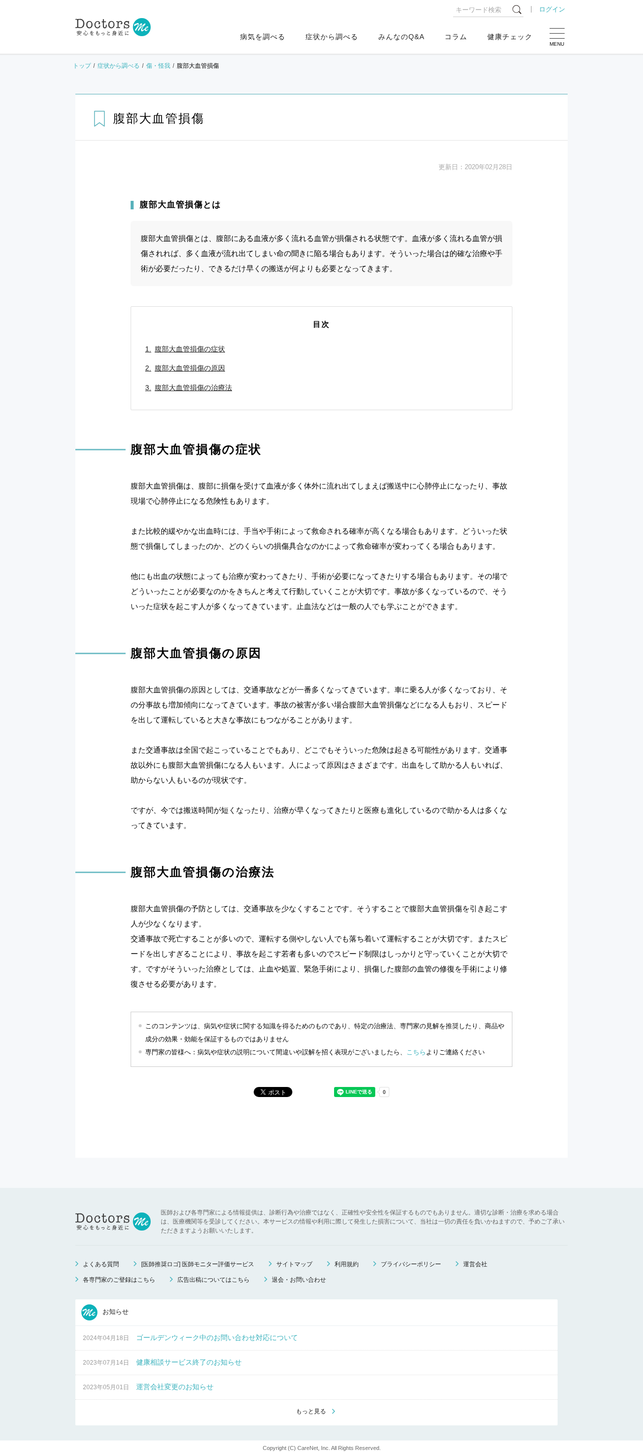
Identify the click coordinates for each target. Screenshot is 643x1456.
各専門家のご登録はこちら (119, 1279)
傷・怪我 (158, 65)
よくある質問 (101, 1264)
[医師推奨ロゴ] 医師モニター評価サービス (197, 1264)
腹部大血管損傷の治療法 (193, 388)
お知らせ (114, 1312)
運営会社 (475, 1264)
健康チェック (509, 37)
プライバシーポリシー (411, 1264)
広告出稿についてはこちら (213, 1279)
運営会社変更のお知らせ (174, 1387)
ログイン (552, 9)
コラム (456, 37)
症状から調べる (331, 37)
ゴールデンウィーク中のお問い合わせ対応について (217, 1337)
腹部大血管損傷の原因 (190, 368)
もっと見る (311, 1411)
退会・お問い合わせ (299, 1279)
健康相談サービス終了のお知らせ (189, 1362)
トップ (82, 65)
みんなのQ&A (401, 37)
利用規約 (347, 1264)
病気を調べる (262, 37)
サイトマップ (294, 1264)
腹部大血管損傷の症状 (190, 349)
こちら (416, 1052)
